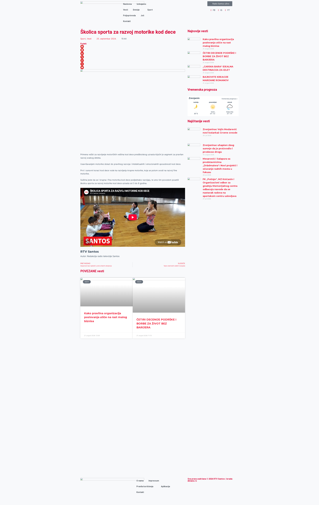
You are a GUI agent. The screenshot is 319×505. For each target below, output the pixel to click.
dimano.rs (192, 481)
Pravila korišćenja (144, 486)
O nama (140, 481)
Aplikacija (165, 486)
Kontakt (127, 21)
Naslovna (127, 4)
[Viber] (132, 57)
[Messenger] (132, 50)
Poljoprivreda (129, 15)
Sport (150, 10)
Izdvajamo (141, 4)
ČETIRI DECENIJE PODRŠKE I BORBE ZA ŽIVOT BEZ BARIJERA (156, 323)
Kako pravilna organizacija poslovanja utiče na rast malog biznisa (105, 317)
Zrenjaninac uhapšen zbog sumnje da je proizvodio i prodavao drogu (218, 148)
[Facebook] (132, 46)
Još (142, 15)
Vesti (125, 10)
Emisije (136, 10)
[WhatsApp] (132, 60)
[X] (132, 64)
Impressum (154, 481)
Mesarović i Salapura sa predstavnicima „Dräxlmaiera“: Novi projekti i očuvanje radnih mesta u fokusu (220, 165)
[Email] (132, 67)
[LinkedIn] (132, 53)
